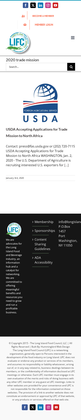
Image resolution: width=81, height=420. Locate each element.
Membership (41, 222)
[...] (66, 165)
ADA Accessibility (41, 260)
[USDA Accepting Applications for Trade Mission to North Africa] (40, 103)
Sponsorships (41, 231)
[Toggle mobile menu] (73, 38)
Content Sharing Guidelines (41, 244)
